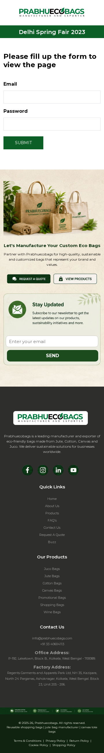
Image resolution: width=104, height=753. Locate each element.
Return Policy (79, 741)
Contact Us (52, 528)
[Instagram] (43, 470)
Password (15, 111)
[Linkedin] (58, 470)
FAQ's (52, 520)
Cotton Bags (52, 583)
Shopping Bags (52, 605)
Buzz (52, 542)
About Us (52, 506)
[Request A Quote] (29, 278)
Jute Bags (52, 576)
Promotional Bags (52, 598)
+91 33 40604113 (52, 644)
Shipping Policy (63, 745)
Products (52, 513)
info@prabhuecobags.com (52, 638)
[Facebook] (27, 470)
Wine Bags (52, 612)
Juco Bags (52, 569)
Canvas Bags (52, 590)
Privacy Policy (55, 741)
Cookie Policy (38, 745)
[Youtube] (73, 470)
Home (52, 499)
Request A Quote (52, 535)
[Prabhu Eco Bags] (50, 418)
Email (10, 84)
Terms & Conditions (27, 741)
